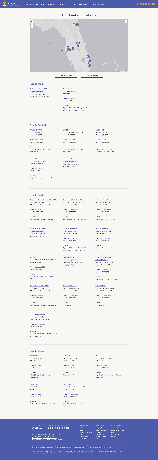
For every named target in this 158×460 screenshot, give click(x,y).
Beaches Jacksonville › (40, 89)
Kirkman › (67, 130)
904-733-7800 (73, 98)
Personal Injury (100, 434)
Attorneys (83, 4)
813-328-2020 (106, 365)
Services (43, 4)
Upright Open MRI (86, 432)
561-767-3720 (106, 238)
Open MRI (83, 430)
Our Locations (116, 428)
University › (68, 89)
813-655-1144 (40, 394)
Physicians (72, 4)
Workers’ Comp (101, 436)
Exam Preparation (101, 430)
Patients (62, 4)
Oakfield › (34, 384)
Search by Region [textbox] (66, 75)
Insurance (99, 432)
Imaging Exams (101, 428)
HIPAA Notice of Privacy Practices (41, 440)
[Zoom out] (32, 24)
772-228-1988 (73, 296)
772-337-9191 (73, 210)
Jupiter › (33, 257)
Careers (113, 436)
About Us (34, 4)
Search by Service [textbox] (91, 75)
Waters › (67, 384)
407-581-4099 (40, 140)
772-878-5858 (106, 210)
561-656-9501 (40, 296)
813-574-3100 (40, 365)
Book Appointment (98, 4)
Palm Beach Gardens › (39, 286)
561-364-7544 (73, 238)
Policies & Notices (37, 438)
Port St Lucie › (69, 286)
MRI (81, 428)
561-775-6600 (40, 267)
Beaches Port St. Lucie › (73, 200)
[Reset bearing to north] (32, 27)
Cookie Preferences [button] (57, 440)
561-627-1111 (40, 210)
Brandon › (34, 356)
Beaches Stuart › (103, 200)
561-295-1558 (106, 296)
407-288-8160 (73, 140)
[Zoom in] (32, 21)
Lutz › (98, 356)
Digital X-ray (84, 436)
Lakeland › (34, 159)
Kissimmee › (100, 130)
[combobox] (66, 75)
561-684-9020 (40, 324)
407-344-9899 (106, 140)
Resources (116, 425)
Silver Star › (68, 159)
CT (81, 434)
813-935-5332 (73, 394)
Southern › (100, 286)
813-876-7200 (73, 365)
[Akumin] (11, 4)
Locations (52, 4)
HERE (126, 70)
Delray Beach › (102, 228)
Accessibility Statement (50, 438)
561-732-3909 (106, 270)
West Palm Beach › (38, 314)
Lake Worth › (69, 257)
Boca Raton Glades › (39, 228)
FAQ (97, 439)
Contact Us (115, 434)
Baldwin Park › (36, 130)
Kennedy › (67, 356)
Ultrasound (84, 439)
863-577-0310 (40, 168)
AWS (123, 70)
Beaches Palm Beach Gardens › (43, 200)
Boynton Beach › (70, 228)
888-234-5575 (148, 4)
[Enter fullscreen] (126, 21)
